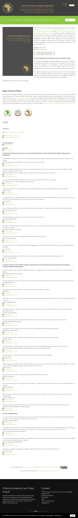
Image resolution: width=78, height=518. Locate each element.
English (72, 5)
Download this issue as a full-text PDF (14, 132)
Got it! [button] (72, 515)
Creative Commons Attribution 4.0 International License (58, 103)
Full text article (8, 144)
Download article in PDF (10, 166)
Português (65, 3)
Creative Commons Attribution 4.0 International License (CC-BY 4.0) (41, 467)
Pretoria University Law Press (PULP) (47, 471)
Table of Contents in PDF (11, 135)
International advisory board (12, 137)
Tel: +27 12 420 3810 (48, 501)
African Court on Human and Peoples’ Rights (48, 29)
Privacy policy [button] (58, 515)
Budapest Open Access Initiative (21, 98)
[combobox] (70, 19)
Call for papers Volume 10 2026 (44, 53)
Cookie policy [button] (49, 515)
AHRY (35, 511)
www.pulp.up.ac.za (13, 503)
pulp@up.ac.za (46, 503)
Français (64, 5)
